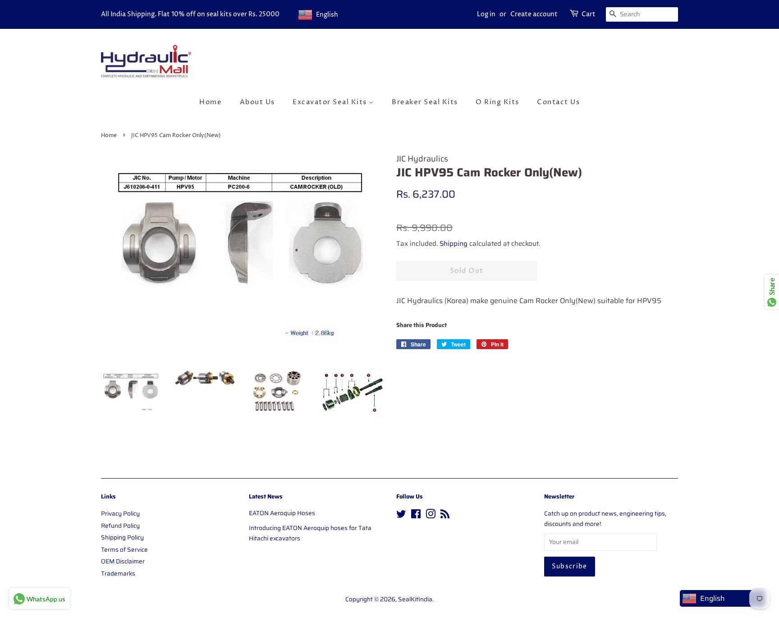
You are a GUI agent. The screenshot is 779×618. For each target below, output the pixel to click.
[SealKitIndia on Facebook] (416, 516)
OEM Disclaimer (123, 561)
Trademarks (118, 573)
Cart (589, 14)
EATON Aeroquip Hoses (282, 513)
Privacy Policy (120, 513)
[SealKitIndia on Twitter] (401, 516)
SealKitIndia (415, 599)
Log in (486, 14)
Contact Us (558, 102)
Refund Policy (120, 525)
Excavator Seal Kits (331, 102)
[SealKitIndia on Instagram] (430, 516)
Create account (534, 14)
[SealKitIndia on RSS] (445, 516)
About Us (257, 102)
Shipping (453, 243)
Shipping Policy (122, 537)
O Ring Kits (497, 102)
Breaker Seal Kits (425, 102)
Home (210, 102)
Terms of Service (124, 549)
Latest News (266, 496)
